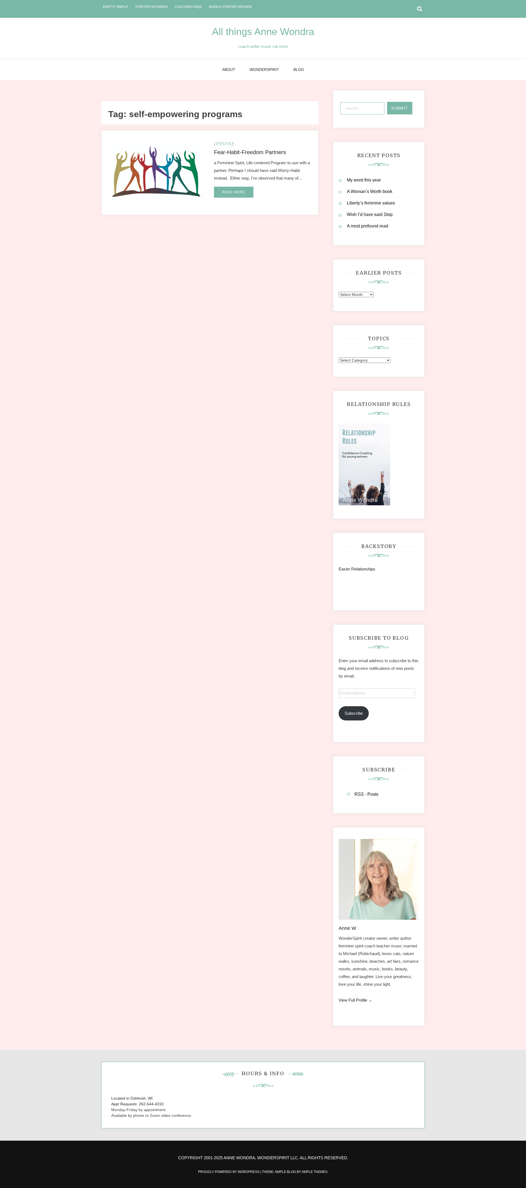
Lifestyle (224, 144)
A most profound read (367, 226)
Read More (233, 192)
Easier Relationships (358, 569)
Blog (298, 69)
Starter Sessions (151, 7)
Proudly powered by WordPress (229, 1172)
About (228, 69)
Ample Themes (314, 1172)
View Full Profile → (355, 1000)
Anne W (347, 928)
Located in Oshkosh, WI (132, 1098)
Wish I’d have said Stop (370, 214)
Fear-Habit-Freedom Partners (250, 152)
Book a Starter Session (230, 7)
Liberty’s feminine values (371, 203)
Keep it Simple (115, 7)
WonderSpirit (264, 69)
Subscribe (354, 713)
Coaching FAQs (188, 7)
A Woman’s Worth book (369, 191)
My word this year (364, 180)
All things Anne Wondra (263, 31)
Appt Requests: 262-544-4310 (137, 1104)
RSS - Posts (366, 794)
